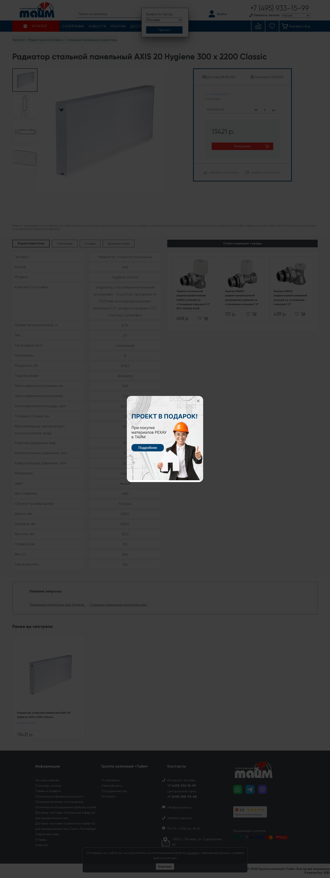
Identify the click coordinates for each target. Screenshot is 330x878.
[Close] (198, 401)
